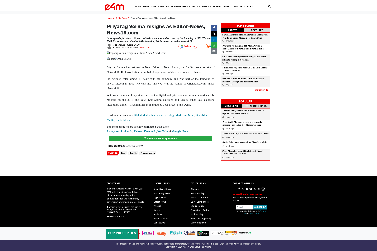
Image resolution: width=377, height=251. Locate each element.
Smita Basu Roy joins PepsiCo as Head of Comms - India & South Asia (245, 69)
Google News (180, 131)
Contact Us (159, 222)
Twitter (138, 131)
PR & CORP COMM (180, 6)
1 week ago (229, 129)
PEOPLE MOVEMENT (211, 6)
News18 (133, 153)
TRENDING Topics (256, 106)
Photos (157, 206)
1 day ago (228, 63)
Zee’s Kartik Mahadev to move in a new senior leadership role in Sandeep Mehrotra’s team (243, 123)
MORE (250, 6)
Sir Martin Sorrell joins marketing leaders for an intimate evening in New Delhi (244, 58)
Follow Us (189, 46)
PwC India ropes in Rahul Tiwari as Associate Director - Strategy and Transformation (243, 80)
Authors (158, 214)
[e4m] (239, 188)
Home (109, 18)
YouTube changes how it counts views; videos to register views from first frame (243, 112)
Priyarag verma (148, 153)
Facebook (150, 131)
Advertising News (162, 189)
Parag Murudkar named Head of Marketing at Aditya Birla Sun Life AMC (242, 152)
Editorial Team (161, 218)
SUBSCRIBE (260, 207)
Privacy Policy (197, 193)
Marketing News (184, 115)
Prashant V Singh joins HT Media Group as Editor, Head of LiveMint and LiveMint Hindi (243, 47)
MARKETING (163, 6)
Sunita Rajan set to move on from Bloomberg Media (245, 142)
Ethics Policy (197, 214)
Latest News (160, 202)
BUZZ (242, 6)
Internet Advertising (162, 115)
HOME (138, 6)
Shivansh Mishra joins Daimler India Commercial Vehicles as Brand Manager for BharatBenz (245, 36)
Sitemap (195, 189)
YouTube (162, 131)
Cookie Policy (197, 206)
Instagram (113, 131)
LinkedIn (126, 131)
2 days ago (229, 117)
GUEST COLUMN (230, 6)
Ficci (123, 153)
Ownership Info (198, 222)
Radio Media (123, 120)
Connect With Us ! (116, 217)
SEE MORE (260, 90)
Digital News (121, 18)
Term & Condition (200, 197)
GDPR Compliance (200, 202)
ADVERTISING (149, 6)
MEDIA (195, 6)
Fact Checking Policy (201, 218)
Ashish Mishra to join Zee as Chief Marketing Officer (245, 133)
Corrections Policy (200, 210)
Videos (157, 210)
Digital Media (142, 115)
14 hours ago (229, 41)
